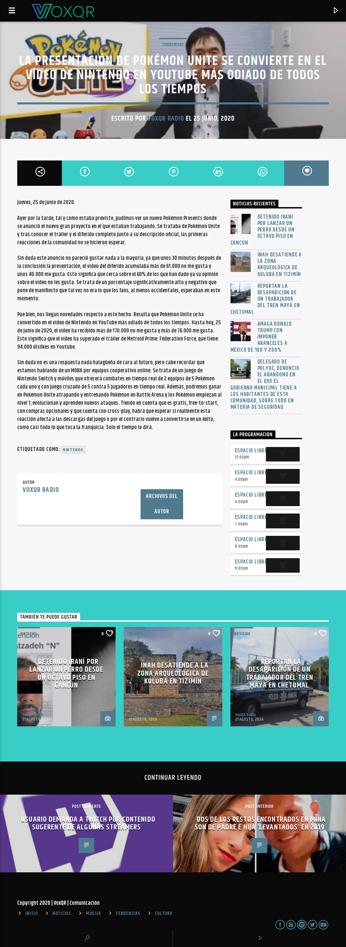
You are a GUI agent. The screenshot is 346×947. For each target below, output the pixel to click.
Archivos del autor (162, 504)
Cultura (135, 633)
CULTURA (164, 913)
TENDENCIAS (173, 44)
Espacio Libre (251, 451)
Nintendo (73, 450)
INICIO (31, 913)
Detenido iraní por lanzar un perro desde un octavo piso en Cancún (262, 230)
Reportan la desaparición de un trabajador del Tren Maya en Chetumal (265, 299)
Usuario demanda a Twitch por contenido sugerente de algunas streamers (88, 823)
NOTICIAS (29, 633)
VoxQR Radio (166, 118)
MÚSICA (93, 913)
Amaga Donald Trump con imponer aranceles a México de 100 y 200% (261, 337)
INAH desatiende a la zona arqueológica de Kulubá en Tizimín (279, 265)
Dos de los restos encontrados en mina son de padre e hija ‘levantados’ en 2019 (260, 823)
